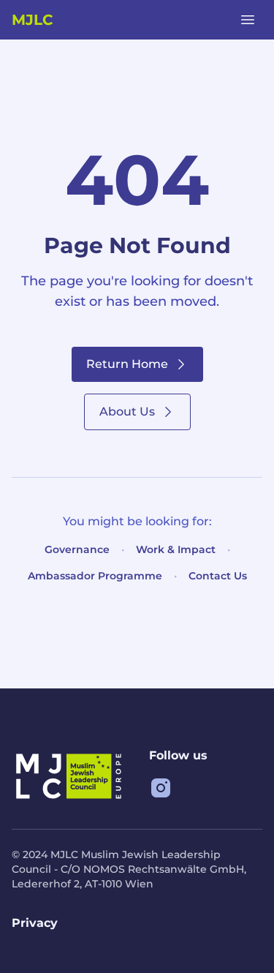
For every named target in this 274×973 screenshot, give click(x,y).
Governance (77, 549)
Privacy (35, 923)
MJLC (32, 20)
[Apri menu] (247, 19)
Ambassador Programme (95, 575)
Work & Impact (176, 549)
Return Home (127, 364)
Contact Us (218, 575)
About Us (127, 411)
